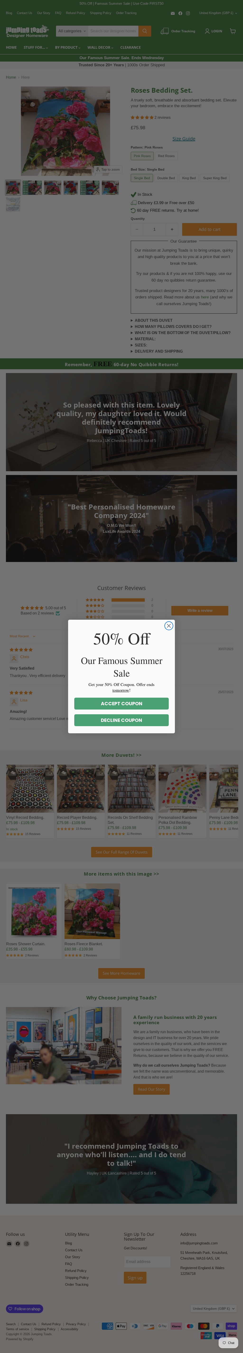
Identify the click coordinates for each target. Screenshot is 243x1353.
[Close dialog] (169, 626)
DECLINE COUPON (121, 720)
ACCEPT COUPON (121, 703)
